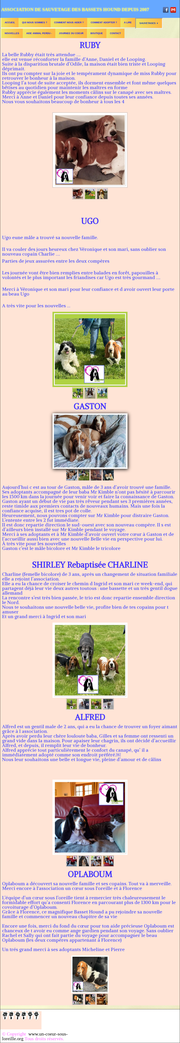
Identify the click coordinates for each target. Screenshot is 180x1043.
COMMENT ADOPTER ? (104, 22)
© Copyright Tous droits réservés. (35, 1036)
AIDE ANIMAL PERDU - (39, 33)
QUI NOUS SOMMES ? (34, 22)
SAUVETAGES (148, 23)
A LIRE (128, 22)
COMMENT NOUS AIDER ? (69, 22)
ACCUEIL (10, 22)
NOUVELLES (12, 33)
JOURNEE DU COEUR (71, 33)
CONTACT (115, 33)
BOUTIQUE (96, 33)
